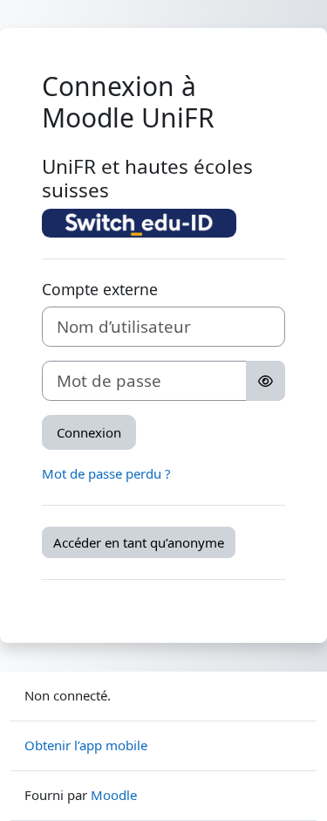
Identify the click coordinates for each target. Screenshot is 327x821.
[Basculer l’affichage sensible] (265, 381)
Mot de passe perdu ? (106, 473)
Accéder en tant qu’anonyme (138, 542)
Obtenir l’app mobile (85, 745)
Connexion (89, 432)
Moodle (114, 795)
